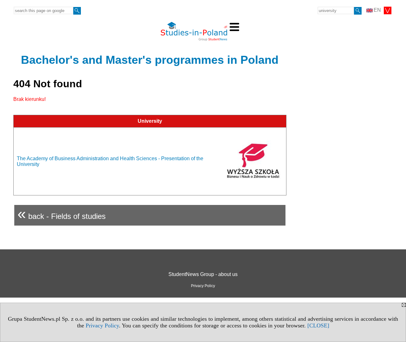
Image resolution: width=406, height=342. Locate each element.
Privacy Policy (102, 325)
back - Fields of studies (61, 213)
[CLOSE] (318, 325)
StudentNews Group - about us (203, 274)
